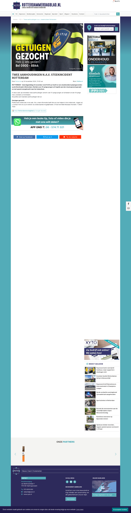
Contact (81, 14)
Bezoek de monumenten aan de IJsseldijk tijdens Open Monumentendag (107, 207)
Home (15, 19)
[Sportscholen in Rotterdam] (90, 199)
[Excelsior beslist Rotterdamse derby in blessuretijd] (90, 175)
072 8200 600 (28, 286)
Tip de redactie (71, 137)
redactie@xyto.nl (29, 288)
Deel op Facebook (26, 137)
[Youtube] (71, 278)
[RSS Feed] (75, 278)
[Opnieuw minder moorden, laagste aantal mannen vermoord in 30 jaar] (90, 223)
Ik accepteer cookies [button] (120, 509)
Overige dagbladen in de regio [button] (102, 291)
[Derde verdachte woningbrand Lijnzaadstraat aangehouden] (90, 191)
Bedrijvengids (31, 14)
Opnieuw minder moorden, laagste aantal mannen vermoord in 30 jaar (107, 223)
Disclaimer (102, 307)
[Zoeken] (118, 13)
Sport (61, 14)
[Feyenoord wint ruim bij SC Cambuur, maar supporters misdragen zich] (90, 167)
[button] (13, 251)
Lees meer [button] (79, 509)
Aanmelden (71, 295)
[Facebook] (67, 278)
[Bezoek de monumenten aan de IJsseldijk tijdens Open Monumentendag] (90, 207)
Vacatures (75, 14)
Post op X (48, 137)
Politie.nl (80, 81)
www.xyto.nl (28, 290)
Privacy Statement (112, 307)
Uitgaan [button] (66, 14)
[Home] (13, 14)
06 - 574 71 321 (55, 127)
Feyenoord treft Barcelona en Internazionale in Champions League (106, 182)
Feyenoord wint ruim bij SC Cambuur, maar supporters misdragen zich (105, 166)
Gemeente (40, 14)
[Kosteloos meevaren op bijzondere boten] (90, 215)
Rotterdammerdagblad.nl (41, 5)
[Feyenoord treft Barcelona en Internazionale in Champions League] (90, 183)
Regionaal (47, 14)
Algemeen (22, 14)
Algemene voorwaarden (91, 307)
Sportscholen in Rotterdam (105, 197)
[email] (128, 208)
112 (16, 14)
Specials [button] (54, 14)
